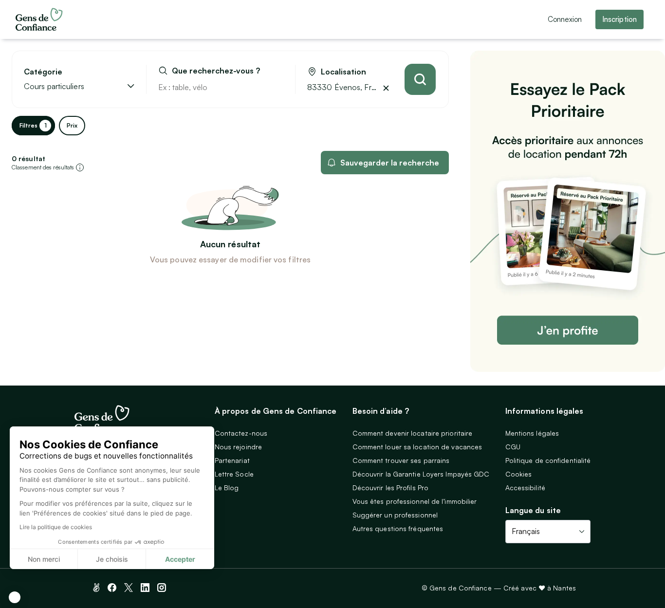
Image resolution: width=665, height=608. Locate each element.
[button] (14, 597)
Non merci (44, 559)
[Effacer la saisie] (276, 87)
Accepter (180, 559)
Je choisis (112, 559)
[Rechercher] (420, 79)
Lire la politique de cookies (55, 527)
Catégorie (43, 71)
